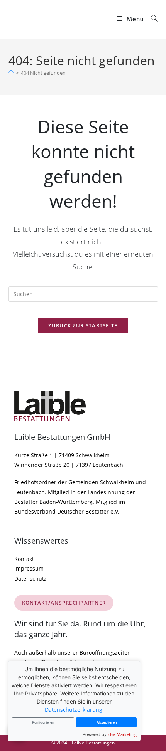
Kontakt (24, 558)
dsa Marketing (122, 734)
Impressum (29, 568)
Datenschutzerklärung (73, 709)
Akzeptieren (107, 722)
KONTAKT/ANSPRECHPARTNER (64, 602)
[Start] (11, 72)
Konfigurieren (43, 722)
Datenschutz (30, 578)
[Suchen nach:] (151, 19)
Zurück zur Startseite (82, 325)
